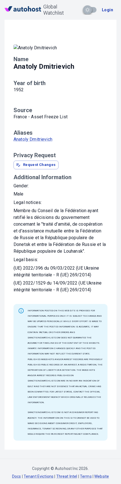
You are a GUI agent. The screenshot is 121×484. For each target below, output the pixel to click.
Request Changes (39, 165)
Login (107, 10)
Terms (86, 476)
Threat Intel (66, 476)
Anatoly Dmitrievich (33, 139)
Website (101, 476)
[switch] (87, 9)
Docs (16, 476)
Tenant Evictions (38, 476)
